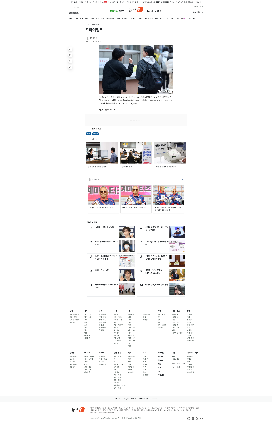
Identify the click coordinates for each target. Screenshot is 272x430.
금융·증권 (176, 311)
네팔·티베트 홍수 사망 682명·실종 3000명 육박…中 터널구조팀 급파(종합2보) (156, 2)
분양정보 (72, 362)
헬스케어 (102, 362)
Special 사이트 (192, 353)
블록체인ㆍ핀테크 (177, 333)
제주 (129, 346)
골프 (144, 372)
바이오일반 (102, 364)
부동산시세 (73, 364)
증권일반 (175, 325)
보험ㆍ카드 (175, 322)
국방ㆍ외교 (146, 314)
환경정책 (102, 330)
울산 (129, 343)
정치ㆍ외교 (161, 314)
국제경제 (116, 330)
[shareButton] (70, 49)
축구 (144, 362)
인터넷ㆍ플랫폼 (89, 357)
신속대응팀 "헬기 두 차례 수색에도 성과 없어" (111, 2)
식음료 (189, 335)
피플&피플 (117, 338)
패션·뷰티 (190, 333)
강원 (129, 325)
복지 (85, 322)
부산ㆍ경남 (131, 341)
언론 (115, 370)
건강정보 (116, 372)
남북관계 (160, 328)
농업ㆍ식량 (102, 328)
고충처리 (154, 399)
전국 (130, 311)
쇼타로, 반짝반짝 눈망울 (104, 227)
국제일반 (116, 343)
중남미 (116, 328)
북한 (159, 311)
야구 (144, 357)
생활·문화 (117, 353)
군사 (159, 317)
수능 (88, 134)
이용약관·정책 (144, 399)
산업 (188, 311)
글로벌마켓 (175, 359)
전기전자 (190, 320)
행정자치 (131, 314)
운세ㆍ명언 (117, 377)
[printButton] (70, 67)
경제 (100, 311)
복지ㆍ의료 (102, 357)
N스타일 (131, 372)
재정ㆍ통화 (102, 317)
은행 (173, 320)
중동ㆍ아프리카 (118, 325)
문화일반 (116, 367)
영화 (129, 362)
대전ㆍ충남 (131, 330)
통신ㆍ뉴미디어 (89, 359)
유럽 (115, 322)
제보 (201, 7)
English (150, 11)
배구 (144, 367)
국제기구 (116, 335)
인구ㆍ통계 (102, 322)
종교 (115, 362)
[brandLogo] (136, 9)
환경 (85, 328)
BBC (173, 357)
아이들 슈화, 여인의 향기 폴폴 (156, 284)
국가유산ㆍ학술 (118, 364)
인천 (129, 322)
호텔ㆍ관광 (190, 338)
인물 (85, 333)
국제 (115, 311)
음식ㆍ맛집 (117, 388)
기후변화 (116, 333)
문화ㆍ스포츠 (162, 325)
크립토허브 (114, 11)
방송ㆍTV (131, 359)
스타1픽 (189, 362)
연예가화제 (131, 357)
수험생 (95, 134)
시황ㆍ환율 (175, 328)
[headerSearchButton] (78, 6)
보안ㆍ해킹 (87, 367)
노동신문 (158, 11)
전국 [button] (87, 24)
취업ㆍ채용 (190, 341)
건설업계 (72, 367)
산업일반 (190, 314)
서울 (129, 317)
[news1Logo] (78, 409)
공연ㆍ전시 (117, 357)
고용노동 (102, 325)
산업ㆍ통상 (102, 320)
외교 (144, 311)
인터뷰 (130, 370)
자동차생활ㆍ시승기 (120, 385)
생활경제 (190, 330)
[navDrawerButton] (70, 7)
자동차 (189, 322)
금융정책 (175, 317)
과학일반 (87, 372)
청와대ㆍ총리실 (74, 314)
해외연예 (131, 367)
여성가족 (87, 335)
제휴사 (174, 353)
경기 (129, 320)
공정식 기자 (93, 38)
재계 (188, 317)
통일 (144, 317)
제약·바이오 (103, 359)
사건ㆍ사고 (87, 314)
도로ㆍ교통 (117, 380)
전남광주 (131, 335)
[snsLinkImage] (188, 418)
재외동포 (146, 320)
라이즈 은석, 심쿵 (102, 270)
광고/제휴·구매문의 (130, 399)
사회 (86, 311)
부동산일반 (73, 357)
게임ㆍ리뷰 (87, 370)
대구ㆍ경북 (131, 338)
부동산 (72, 353)
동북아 (116, 314)
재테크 (174, 330)
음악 (129, 364)
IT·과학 (87, 353)
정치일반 (72, 322)
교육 (85, 320)
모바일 (86, 362)
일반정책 (72, 359)
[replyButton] (70, 55)
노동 (85, 325)
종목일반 (146, 375)
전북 (129, 333)
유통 (188, 328)
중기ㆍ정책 (190, 325)
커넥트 (196, 7)
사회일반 (87, 338)
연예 (130, 353)
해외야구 (146, 359)
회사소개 (117, 399)
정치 (71, 311)
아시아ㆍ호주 (118, 320)
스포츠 (145, 353)
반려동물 (116, 383)
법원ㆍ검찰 (87, 317)
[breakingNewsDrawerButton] (75, 6)
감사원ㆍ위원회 (74, 320)
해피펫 (121, 11)
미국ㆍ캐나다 (118, 317)
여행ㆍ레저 (117, 375)
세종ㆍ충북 (131, 328)
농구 (144, 370)
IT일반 (86, 364)
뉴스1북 (189, 370)
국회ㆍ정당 (73, 317)
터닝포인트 (190, 367)
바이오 (101, 353)
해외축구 (146, 364)
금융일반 (175, 314)
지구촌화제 (117, 341)
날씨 (85, 330)
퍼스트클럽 (190, 372)
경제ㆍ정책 (102, 314)
